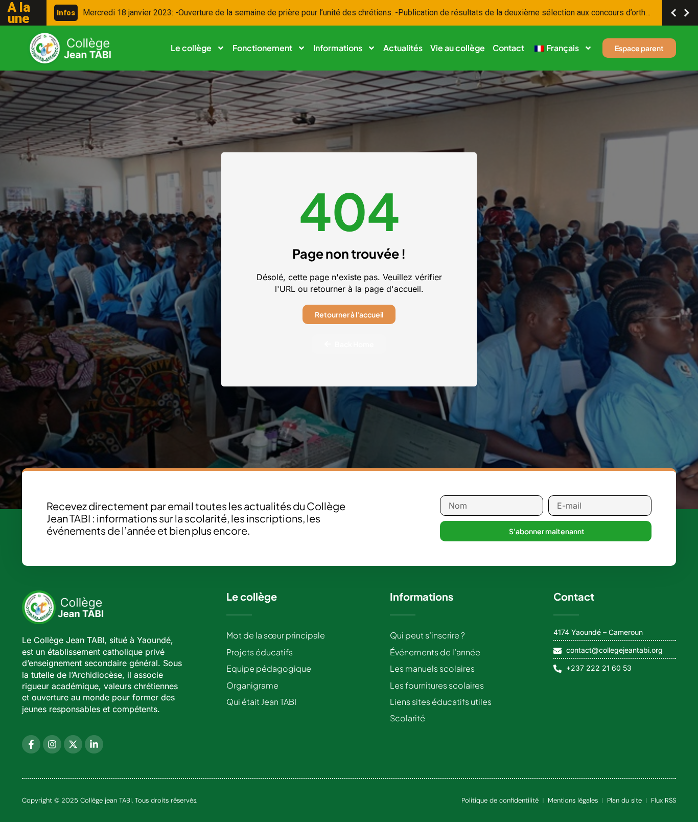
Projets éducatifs (259, 652)
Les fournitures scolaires (437, 685)
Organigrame (252, 685)
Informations (337, 47)
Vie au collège (457, 47)
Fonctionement (262, 47)
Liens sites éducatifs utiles (441, 701)
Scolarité (407, 718)
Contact (508, 47)
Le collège (191, 47)
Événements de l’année (435, 652)
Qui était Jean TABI (261, 701)
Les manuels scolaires (432, 668)
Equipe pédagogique (268, 668)
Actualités (403, 47)
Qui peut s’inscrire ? (427, 635)
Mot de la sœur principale (275, 635)
